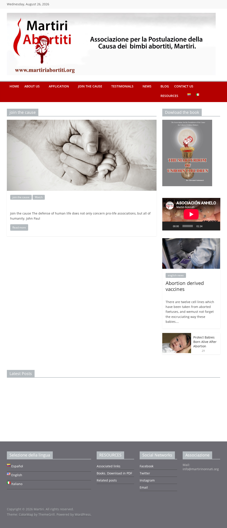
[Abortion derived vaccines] (191, 240)
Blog (164, 86)
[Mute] (207, 226)
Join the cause (90, 86)
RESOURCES (169, 96)
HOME (14, 86)
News (147, 86)
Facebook (146, 466)
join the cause (20, 197)
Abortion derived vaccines (185, 286)
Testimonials (122, 86)
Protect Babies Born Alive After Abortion (205, 341)
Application (59, 86)
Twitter (145, 473)
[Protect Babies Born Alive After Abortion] (176, 335)
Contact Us (183, 86)
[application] (191, 214)
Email (144, 487)
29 (203, 351)
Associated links (108, 466)
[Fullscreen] (214, 226)
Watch (39, 197)
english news (176, 275)
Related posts (107, 480)
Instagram (147, 480)
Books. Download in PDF (114, 473)
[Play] (168, 226)
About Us (32, 86)
